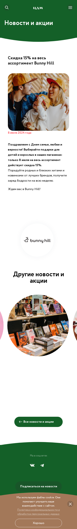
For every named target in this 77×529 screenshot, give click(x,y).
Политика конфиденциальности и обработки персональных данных (38, 512)
